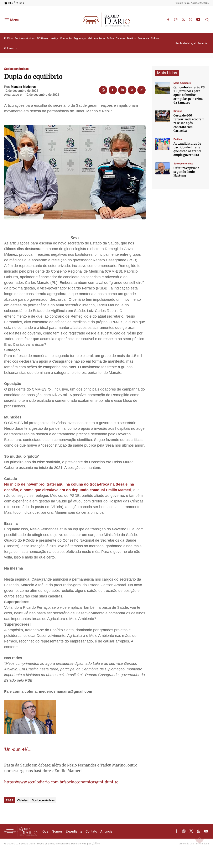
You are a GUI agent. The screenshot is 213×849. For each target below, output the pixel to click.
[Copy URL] (141, 90)
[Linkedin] (122, 90)
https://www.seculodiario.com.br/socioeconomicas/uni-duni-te (61, 782)
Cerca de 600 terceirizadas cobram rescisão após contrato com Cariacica (188, 123)
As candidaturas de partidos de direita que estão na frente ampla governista (187, 149)
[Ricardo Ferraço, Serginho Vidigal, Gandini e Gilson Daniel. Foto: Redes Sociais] (162, 144)
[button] (207, 19)
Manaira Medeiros (23, 87)
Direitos (177, 111)
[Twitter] (183, 20)
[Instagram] (176, 20)
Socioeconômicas (16, 68)
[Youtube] (198, 20)
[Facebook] (168, 20)
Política (177, 139)
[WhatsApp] (190, 20)
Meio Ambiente (182, 83)
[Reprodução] (162, 168)
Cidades (22, 800)
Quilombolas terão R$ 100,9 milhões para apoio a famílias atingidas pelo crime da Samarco (189, 94)
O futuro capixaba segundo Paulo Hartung (186, 171)
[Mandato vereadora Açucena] (162, 116)
